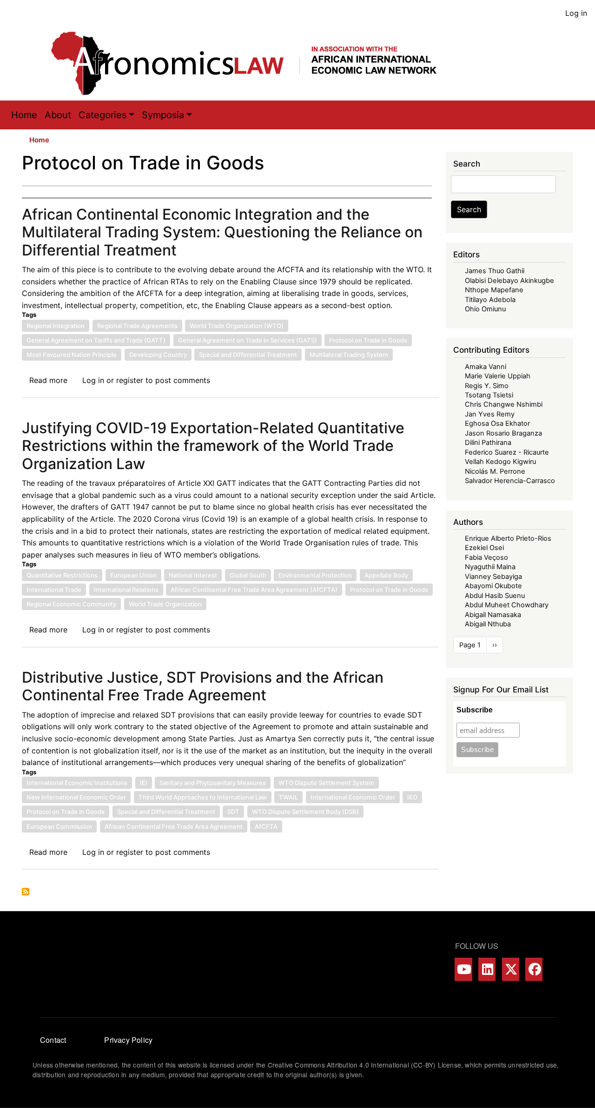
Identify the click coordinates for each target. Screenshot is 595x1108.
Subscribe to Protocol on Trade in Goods (25, 891)
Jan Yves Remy (490, 414)
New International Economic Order (76, 797)
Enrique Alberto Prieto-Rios (508, 538)
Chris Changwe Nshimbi (503, 404)
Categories (102, 115)
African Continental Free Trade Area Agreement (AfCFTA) (254, 589)
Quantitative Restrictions (62, 575)
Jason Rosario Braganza (503, 433)
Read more (48, 380)
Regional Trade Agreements (137, 325)
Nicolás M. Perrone (495, 471)
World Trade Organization (165, 604)
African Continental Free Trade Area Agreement (174, 826)
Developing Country (158, 354)
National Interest (193, 575)
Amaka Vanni (485, 367)
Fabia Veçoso (486, 557)
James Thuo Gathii (494, 271)
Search (469, 209)
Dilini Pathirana (488, 442)
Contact (53, 1039)
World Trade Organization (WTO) (237, 325)
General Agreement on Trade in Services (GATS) (247, 340)
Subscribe (474, 710)
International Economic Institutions (76, 782)
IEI (143, 782)
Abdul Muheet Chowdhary (507, 605)
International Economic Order (353, 797)
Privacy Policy (128, 1039)
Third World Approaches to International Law (203, 797)
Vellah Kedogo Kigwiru (500, 461)
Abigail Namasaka (493, 615)
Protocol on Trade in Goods (368, 340)
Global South (248, 575)
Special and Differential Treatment (248, 354)
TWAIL (288, 797)
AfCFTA (266, 826)
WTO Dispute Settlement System (326, 782)
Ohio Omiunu (485, 309)
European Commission (59, 826)
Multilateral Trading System (349, 354)
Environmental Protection (315, 575)
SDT (233, 811)
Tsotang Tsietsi (489, 395)
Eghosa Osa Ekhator (497, 423)
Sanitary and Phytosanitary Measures (212, 782)
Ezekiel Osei (484, 548)
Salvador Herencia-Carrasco (510, 481)
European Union (133, 575)
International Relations (126, 589)
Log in (576, 13)
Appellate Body (386, 575)
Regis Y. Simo (487, 386)
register (129, 380)
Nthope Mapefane (494, 290)
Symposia (163, 115)
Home (24, 115)
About (58, 115)
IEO (412, 797)
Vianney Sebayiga (493, 576)
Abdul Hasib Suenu (495, 595)
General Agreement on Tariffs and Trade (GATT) (95, 340)
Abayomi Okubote (493, 586)
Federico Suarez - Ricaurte (507, 452)
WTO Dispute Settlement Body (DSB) (305, 811)
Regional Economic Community (71, 604)
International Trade (53, 589)
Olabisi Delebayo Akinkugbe (509, 280)
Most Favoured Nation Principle (71, 354)
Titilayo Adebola (490, 299)
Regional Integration (55, 325)
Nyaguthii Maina (490, 567)
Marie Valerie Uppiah (497, 376)
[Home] (253, 63)
